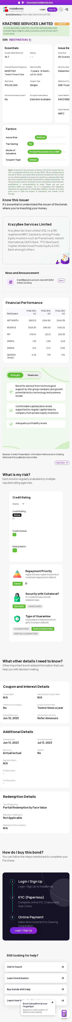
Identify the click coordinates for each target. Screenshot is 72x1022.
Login (42, 9)
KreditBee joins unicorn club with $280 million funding (35, 281)
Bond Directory (13, 14)
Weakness (33, 375)
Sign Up (52, 9)
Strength (15, 375)
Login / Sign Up (23, 930)
